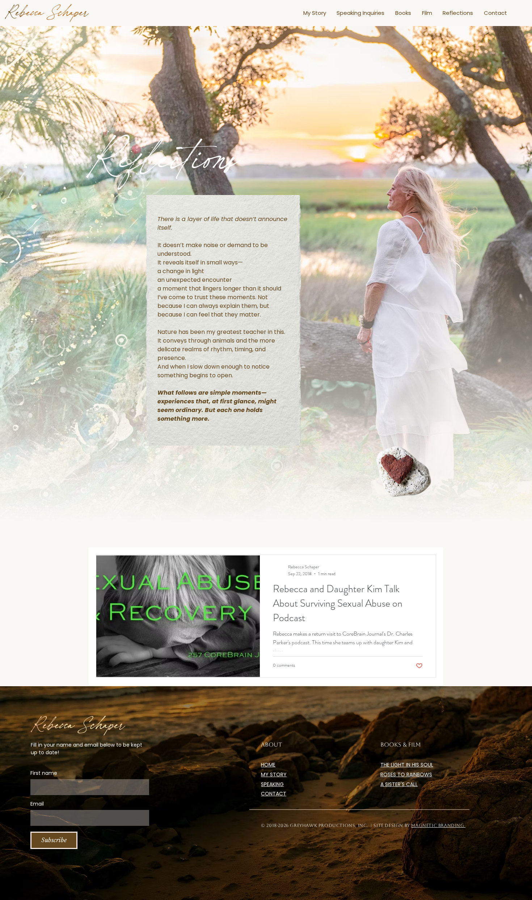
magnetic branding (438, 825)
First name (43, 773)
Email (37, 804)
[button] (361, 13)
